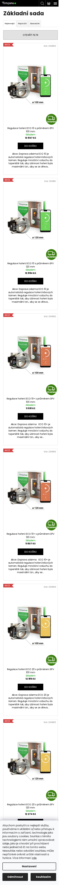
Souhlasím (43, 877)
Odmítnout (15, 877)
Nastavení (29, 866)
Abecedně (34, 23)
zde (34, 858)
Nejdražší (22, 23)
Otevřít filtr (30, 35)
